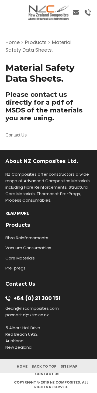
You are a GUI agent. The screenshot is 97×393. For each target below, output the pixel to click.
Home (12, 42)
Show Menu (8, 11)
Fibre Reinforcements (26, 238)
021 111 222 (86, 12)
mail (74, 12)
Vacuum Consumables (28, 248)
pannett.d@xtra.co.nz (27, 315)
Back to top (44, 366)
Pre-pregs (15, 268)
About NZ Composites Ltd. (41, 161)
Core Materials (20, 258)
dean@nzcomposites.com (32, 308)
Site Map (69, 366)
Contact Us (16, 135)
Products (36, 42)
